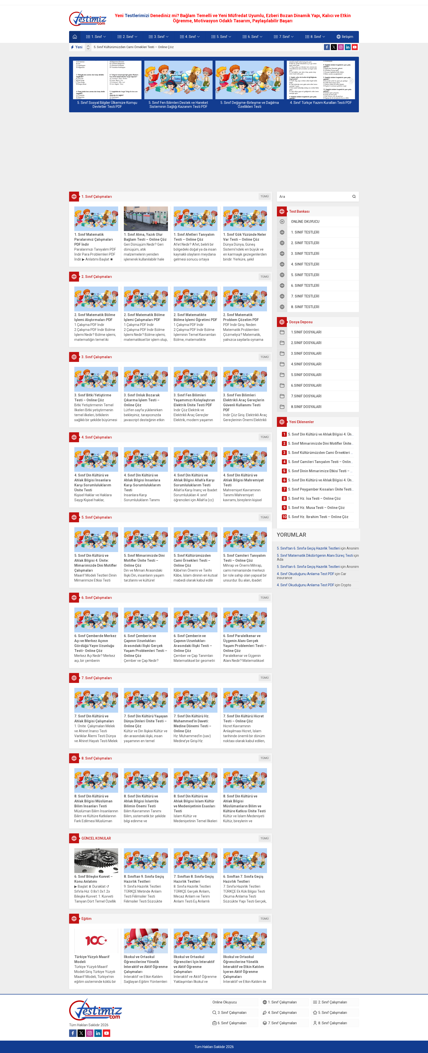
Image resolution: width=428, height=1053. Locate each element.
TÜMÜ (265, 196)
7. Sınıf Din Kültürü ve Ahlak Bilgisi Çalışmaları (94, 718)
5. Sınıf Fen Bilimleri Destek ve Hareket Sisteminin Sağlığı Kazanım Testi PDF (178, 105)
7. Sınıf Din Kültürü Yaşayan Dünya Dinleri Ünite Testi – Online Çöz (146, 721)
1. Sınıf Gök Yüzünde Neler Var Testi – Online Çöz (244, 237)
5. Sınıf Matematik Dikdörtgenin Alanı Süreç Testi (315, 555)
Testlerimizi (137, 15)
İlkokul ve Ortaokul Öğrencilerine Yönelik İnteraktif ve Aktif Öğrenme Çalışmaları (146, 964)
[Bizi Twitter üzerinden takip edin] (334, 47)
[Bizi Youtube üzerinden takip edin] (355, 47)
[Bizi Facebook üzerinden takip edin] (327, 47)
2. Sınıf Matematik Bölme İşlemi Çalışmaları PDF (144, 317)
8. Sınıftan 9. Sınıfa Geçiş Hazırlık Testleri (144, 879)
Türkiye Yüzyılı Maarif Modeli (91, 959)
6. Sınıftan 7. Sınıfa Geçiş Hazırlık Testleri (243, 879)
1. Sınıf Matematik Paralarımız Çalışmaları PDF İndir (93, 239)
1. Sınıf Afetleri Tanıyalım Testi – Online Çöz (194, 237)
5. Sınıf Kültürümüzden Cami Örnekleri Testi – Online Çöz (134, 47)
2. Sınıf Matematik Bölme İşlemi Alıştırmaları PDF (94, 317)
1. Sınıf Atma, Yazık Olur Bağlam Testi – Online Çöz (145, 237)
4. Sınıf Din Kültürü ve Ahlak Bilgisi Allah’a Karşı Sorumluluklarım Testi (194, 480)
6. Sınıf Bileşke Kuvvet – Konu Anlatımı (93, 879)
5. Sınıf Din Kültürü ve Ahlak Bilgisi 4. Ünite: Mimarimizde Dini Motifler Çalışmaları (95, 563)
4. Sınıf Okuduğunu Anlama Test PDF (305, 574)
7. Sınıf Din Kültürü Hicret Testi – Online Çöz (243, 718)
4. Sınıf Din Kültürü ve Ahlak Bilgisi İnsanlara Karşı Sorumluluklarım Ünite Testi (92, 482)
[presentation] (88, 46)
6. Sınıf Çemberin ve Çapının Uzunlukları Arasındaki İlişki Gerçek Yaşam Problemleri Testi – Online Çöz (145, 646)
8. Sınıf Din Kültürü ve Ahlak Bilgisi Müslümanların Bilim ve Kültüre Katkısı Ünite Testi (244, 803)
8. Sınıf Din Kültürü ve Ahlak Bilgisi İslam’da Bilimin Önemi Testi (141, 801)
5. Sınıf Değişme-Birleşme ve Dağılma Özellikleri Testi (249, 105)
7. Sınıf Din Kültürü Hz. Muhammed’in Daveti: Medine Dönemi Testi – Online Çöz (192, 723)
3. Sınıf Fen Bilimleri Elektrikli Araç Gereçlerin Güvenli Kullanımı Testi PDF (243, 402)
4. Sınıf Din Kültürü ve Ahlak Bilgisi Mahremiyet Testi (243, 480)
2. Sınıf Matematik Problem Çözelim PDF (241, 317)
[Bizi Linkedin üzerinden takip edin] (348, 47)
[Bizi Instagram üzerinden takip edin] (341, 47)
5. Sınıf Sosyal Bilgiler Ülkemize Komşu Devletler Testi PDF (107, 105)
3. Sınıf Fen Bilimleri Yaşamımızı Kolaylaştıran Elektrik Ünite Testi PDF (194, 400)
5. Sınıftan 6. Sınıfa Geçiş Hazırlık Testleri (308, 548)
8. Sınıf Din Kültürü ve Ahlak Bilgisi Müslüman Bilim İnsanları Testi (93, 801)
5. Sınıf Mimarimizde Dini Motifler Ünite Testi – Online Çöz (144, 560)
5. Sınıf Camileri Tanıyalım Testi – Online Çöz (244, 558)
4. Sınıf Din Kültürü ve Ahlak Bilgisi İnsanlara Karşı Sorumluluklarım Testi (142, 482)
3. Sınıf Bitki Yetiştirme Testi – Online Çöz (92, 397)
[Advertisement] (214, 152)
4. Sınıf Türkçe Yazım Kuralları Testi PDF (321, 103)
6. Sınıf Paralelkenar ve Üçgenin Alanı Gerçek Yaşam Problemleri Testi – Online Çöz (245, 643)
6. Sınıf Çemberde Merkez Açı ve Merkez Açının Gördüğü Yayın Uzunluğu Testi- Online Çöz (95, 643)
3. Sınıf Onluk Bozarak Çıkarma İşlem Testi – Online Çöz (142, 400)
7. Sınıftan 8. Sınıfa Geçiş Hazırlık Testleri (194, 879)
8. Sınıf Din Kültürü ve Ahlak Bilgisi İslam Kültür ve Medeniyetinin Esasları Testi (194, 803)
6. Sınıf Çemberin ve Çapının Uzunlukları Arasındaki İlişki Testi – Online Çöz (193, 643)
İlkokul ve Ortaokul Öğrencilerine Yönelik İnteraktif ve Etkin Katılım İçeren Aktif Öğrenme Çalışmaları (243, 967)
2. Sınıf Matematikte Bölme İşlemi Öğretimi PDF (195, 317)
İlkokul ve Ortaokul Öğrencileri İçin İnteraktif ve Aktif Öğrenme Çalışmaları (194, 964)
